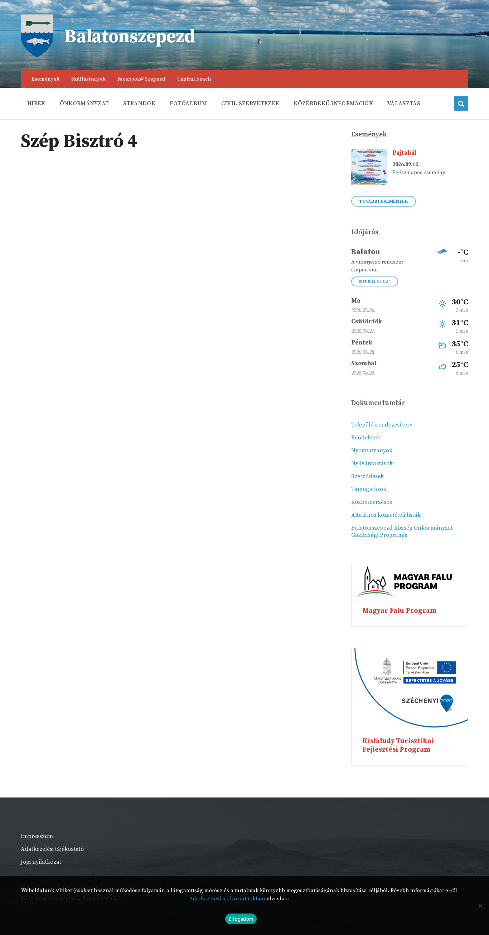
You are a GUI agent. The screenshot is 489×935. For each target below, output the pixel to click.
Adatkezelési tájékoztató (52, 849)
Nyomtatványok (371, 450)
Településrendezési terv (381, 424)
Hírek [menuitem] (36, 103)
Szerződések (367, 476)
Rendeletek (365, 437)
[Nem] (480, 905)
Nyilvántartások (372, 463)
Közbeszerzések (371, 502)
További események (383, 201)
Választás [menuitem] (403, 103)
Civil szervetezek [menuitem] (250, 103)
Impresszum (37, 836)
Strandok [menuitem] (139, 103)
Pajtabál (404, 153)
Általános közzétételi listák (386, 515)
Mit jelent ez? (374, 281)
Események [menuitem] (45, 79)
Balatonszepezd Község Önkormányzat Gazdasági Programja (402, 531)
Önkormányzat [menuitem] (84, 103)
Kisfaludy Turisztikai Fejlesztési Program (398, 745)
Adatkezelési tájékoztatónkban (227, 898)
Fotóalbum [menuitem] (188, 103)
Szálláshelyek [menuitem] (88, 79)
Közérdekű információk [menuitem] (333, 103)
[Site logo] (37, 55)
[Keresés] (461, 103)
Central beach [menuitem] (194, 79)
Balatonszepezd (129, 36)
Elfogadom (241, 919)
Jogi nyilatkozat (41, 862)
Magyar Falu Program (399, 610)
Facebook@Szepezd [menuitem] (141, 79)
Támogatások (368, 489)
